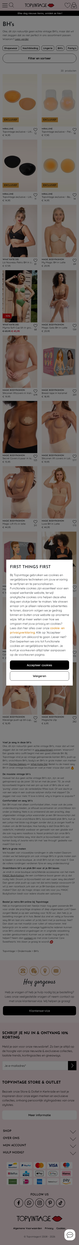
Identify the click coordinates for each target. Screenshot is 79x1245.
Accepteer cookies (39, 665)
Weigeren (39, 676)
